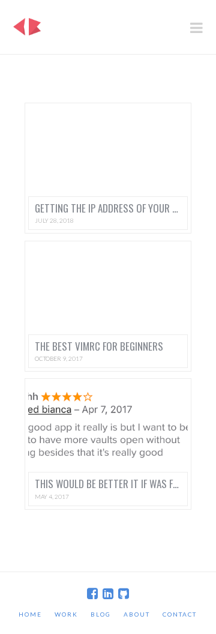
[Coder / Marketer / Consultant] (27, 23)
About (137, 614)
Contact (180, 614)
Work (66, 614)
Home (30, 614)
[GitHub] (123, 593)
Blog (101, 614)
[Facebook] (92, 593)
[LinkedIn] (108, 593)
